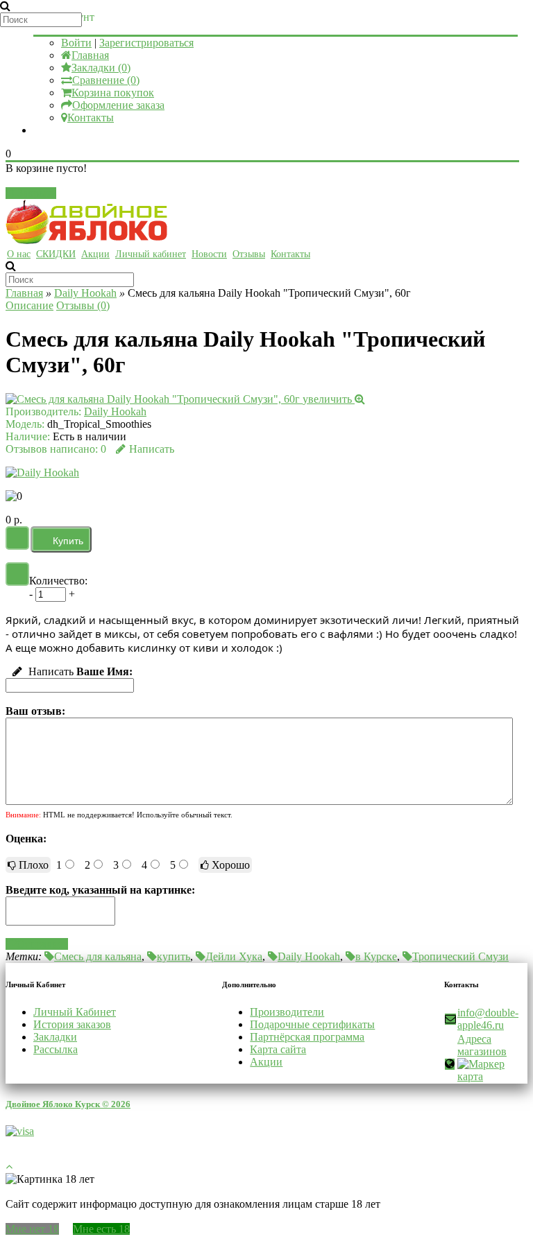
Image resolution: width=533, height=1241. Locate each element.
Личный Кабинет (74, 1012)
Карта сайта (278, 1049)
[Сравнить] (17, 574)
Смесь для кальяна (98, 956)
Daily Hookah (85, 293)
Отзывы (248, 254)
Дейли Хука (233, 956)
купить (173, 956)
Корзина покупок (112, 92)
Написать (151, 449)
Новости (209, 254)
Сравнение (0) (105, 80)
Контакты (90, 117)
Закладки (55, 1037)
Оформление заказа (118, 105)
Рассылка (55, 1049)
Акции (95, 254)
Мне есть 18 (101, 1229)
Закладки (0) (100, 67)
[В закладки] (17, 538)
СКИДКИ (56, 254)
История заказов (72, 1024)
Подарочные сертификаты (312, 1024)
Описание (29, 305)
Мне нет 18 (32, 1229)
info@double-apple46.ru (487, 1019)
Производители (287, 1012)
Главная (90, 55)
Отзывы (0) (83, 305)
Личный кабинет (150, 254)
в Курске (376, 956)
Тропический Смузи (460, 956)
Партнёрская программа (307, 1037)
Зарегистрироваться (146, 43)
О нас (19, 254)
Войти (76, 43)
